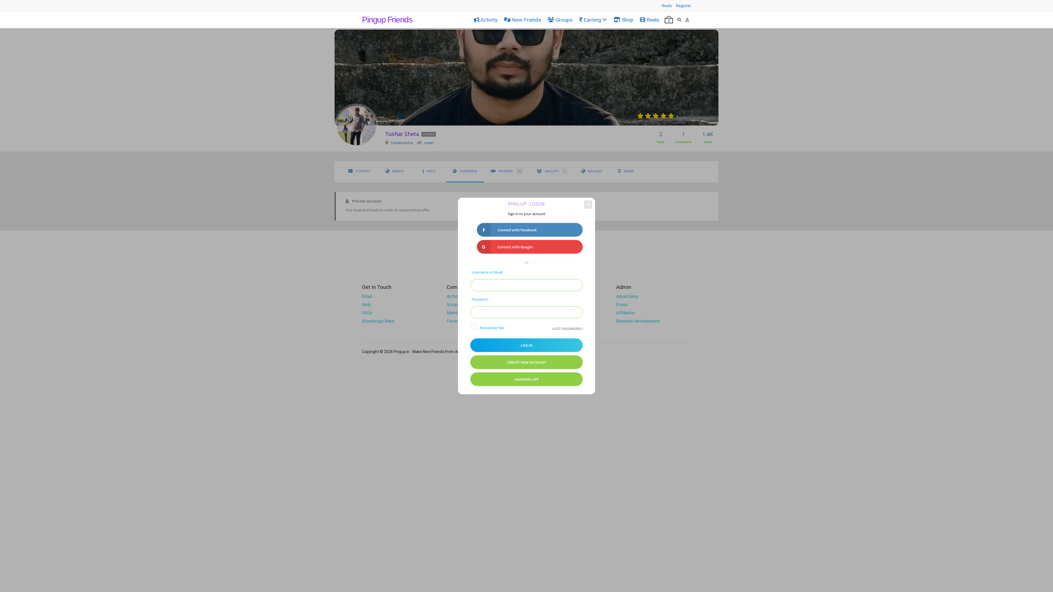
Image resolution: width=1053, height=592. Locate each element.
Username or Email (487, 272)
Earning (592, 20)
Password (480, 299)
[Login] (687, 20)
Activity (488, 20)
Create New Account (526, 362)
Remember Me (492, 327)
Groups (564, 20)
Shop (627, 20)
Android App (526, 379)
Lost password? (567, 328)
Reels (667, 6)
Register (683, 6)
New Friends (526, 20)
